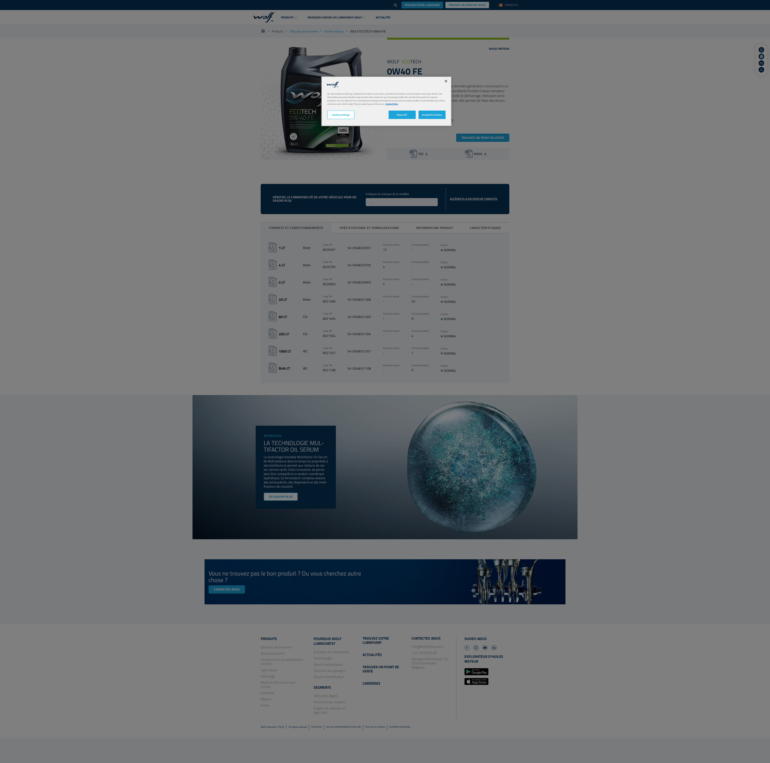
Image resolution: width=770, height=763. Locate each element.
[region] (386, 101)
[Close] (446, 81)
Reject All (402, 114)
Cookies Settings (341, 114)
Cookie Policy (391, 104)
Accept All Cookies (432, 114)
